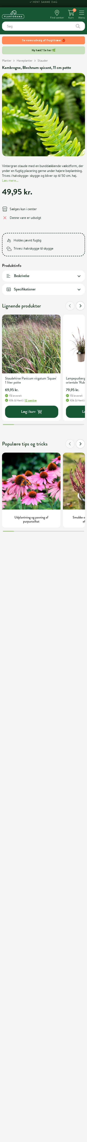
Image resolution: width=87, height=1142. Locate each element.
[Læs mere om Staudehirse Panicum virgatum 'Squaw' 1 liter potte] (31, 344)
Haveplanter (24, 60)
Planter (6, 60)
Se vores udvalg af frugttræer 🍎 (43, 40)
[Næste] (80, 306)
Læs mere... (10, 180)
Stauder (43, 60)
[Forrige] (70, 306)
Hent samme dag (45, 3)
